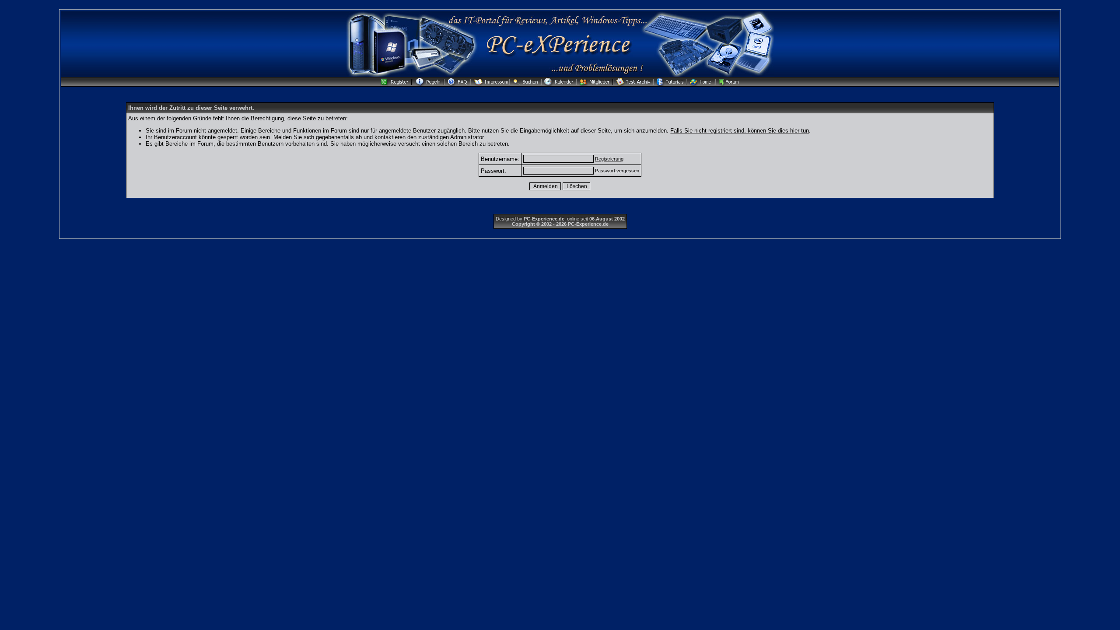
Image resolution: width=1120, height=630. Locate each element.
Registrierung (609, 158)
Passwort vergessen (617, 170)
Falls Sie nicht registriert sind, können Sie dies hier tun (739, 130)
